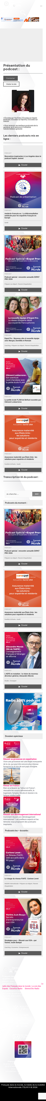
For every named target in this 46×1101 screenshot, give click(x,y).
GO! (37, 494)
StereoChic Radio (32, 988)
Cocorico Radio (15, 988)
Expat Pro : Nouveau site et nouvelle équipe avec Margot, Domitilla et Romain (22, 339)
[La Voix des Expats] (23, 711)
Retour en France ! (11, 785)
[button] (41, 6)
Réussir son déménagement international (22, 814)
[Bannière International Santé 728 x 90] (20, 19)
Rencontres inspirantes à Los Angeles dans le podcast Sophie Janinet (23, 157)
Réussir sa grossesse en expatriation (20, 759)
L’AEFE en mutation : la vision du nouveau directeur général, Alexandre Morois (21, 675)
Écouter (23, 165)
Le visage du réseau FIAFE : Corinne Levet (22, 879)
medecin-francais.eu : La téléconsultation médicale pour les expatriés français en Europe (21, 215)
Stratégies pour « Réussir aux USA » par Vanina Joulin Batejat (21, 941)
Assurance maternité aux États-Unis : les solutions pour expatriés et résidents (21, 458)
